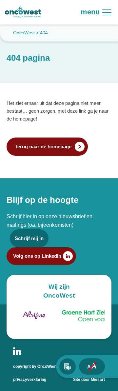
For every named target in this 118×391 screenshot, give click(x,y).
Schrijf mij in (29, 238)
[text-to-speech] (67, 366)
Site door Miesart (89, 379)
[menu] (110, 12)
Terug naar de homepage (43, 146)
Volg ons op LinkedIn (37, 256)
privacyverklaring (29, 379)
